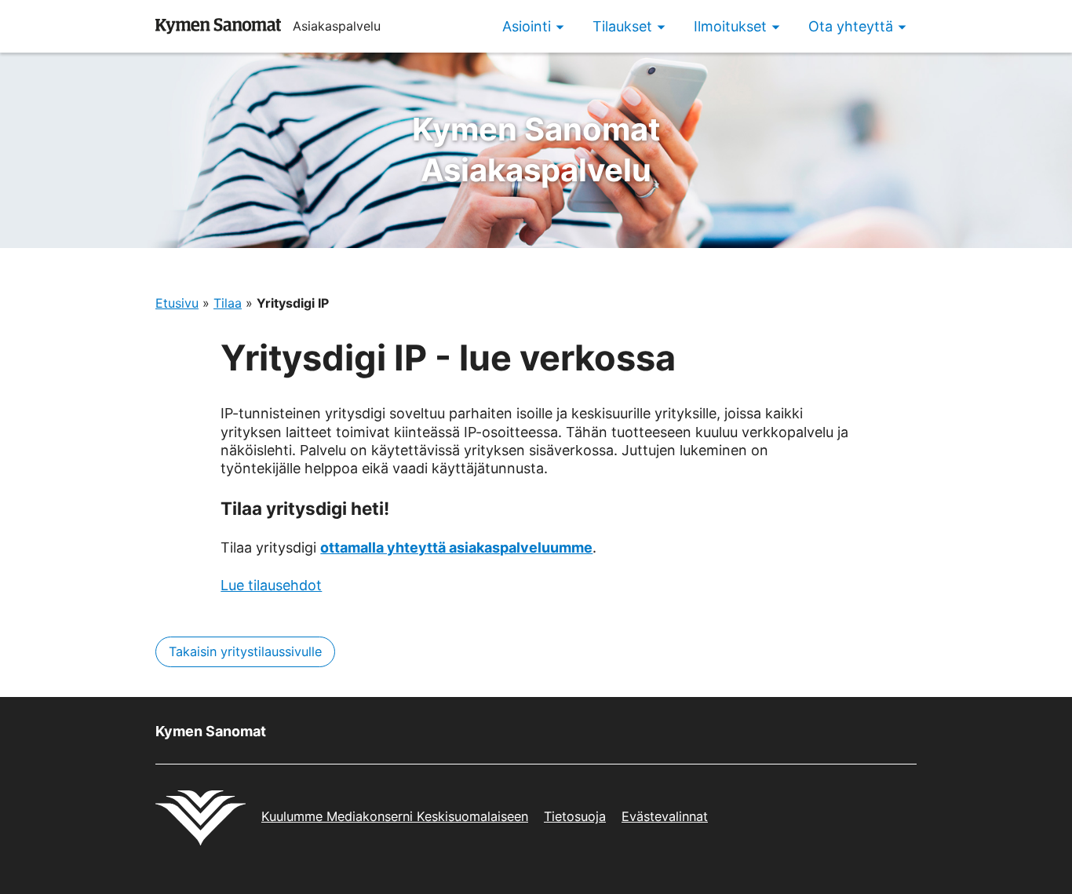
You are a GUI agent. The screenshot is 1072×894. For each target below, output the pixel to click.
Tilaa (227, 303)
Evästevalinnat (665, 816)
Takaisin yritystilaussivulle (245, 651)
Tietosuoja (575, 816)
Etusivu (177, 303)
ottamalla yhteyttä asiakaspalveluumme (456, 547)
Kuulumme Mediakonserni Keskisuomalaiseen (394, 816)
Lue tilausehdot (271, 585)
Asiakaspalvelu (536, 149)
